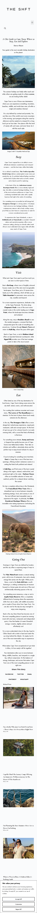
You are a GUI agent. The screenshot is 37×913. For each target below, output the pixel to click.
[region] (18, 897)
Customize (18, 904)
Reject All (18, 909)
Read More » (6, 735)
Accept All (18, 899)
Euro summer (29, 94)
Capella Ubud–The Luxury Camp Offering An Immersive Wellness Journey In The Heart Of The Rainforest (17, 776)
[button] (32, 22)
